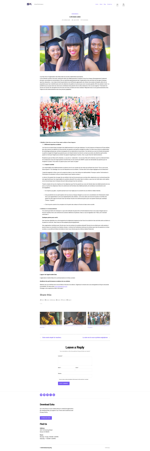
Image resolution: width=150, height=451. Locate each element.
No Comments (85, 20)
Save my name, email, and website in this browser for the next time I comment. (73, 379)
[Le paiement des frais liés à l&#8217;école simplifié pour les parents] (99, 318)
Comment (60, 356)
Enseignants (75, 13)
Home (96, 4)
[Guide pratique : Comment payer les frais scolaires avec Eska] (51, 318)
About (101, 4)
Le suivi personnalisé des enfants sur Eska (73, 325)
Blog (105, 4)
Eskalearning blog (47, 447)
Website (59, 373)
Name (59, 367)
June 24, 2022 (76, 20)
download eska (45, 418)
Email (77, 367)
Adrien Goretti (67, 20)
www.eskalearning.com (61, 286)
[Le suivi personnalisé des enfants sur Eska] (75, 318)
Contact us (109, 4)
